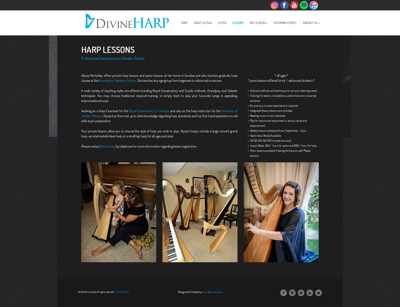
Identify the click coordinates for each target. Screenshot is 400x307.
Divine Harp (108, 146)
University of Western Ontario (117, 80)
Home (184, 23)
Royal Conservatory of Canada (149, 111)
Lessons (238, 23)
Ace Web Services (212, 292)
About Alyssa (203, 23)
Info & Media (258, 23)
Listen (222, 23)
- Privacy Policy (121, 291)
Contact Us (310, 23)
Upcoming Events (285, 23)
